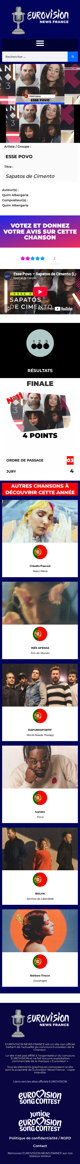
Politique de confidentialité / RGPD (40, 1138)
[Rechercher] (73, 56)
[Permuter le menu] (40, 43)
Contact (40, 1146)
